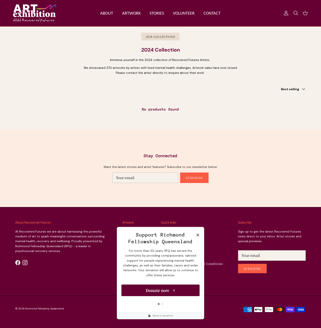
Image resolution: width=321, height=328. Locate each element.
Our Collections (160, 36)
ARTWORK (131, 13)
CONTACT (212, 13)
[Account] (285, 13)
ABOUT (106, 13)
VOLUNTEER (184, 13)
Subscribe (194, 178)
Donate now (157, 290)
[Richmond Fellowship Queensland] (35, 13)
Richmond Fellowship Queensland (44, 308)
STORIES (157, 13)
